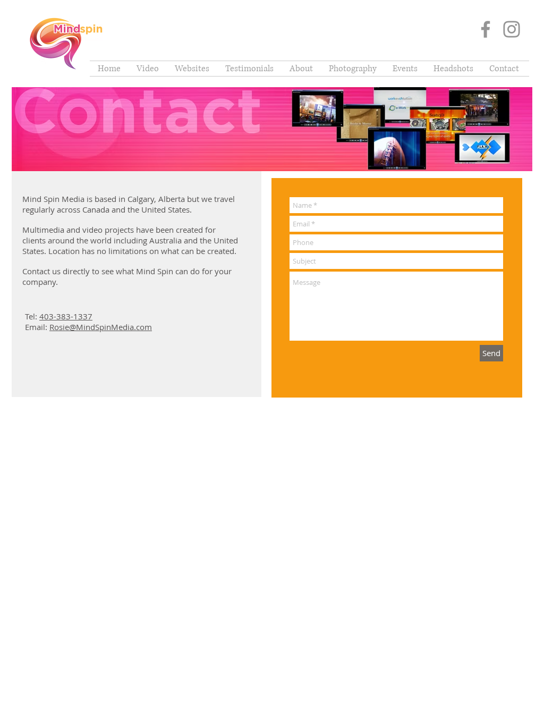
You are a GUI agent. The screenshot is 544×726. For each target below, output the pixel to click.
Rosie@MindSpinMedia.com (100, 327)
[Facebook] (485, 29)
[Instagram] (511, 29)
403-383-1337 (65, 316)
